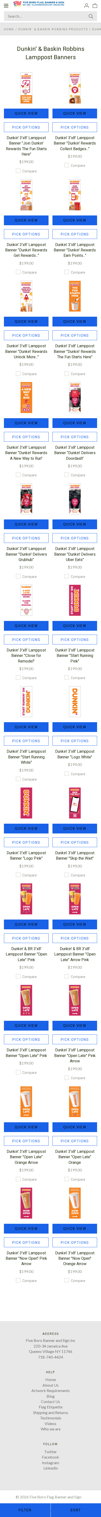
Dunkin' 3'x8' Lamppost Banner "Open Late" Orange (74, 1157)
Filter (25, 1510)
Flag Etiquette (51, 1407)
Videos (50, 1423)
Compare (29, 171)
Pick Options (26, 127)
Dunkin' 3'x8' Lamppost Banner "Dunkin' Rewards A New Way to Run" (26, 453)
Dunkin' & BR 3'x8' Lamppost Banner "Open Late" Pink (26, 954)
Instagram (50, 1462)
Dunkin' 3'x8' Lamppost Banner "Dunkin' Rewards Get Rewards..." (26, 250)
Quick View (26, 113)
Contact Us (50, 1401)
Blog (51, 1396)
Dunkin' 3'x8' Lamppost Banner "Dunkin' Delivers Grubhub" (26, 554)
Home (9, 29)
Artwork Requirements (50, 1390)
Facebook (50, 1457)
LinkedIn (50, 1468)
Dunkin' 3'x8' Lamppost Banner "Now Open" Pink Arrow (26, 1258)
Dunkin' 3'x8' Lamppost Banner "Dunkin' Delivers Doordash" (75, 453)
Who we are (51, 1429)
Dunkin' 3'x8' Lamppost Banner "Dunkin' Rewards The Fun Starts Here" (75, 351)
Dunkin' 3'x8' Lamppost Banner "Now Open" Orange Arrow (74, 1258)
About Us (50, 1385)
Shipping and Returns (50, 1412)
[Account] (86, 5)
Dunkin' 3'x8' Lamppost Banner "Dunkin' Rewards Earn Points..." (75, 250)
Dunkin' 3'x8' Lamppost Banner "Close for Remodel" (26, 655)
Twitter (50, 1451)
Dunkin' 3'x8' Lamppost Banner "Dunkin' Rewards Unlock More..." (26, 351)
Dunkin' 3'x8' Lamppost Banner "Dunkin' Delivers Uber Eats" (75, 554)
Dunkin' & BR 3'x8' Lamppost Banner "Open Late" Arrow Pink (75, 954)
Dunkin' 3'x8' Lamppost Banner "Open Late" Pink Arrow (75, 1055)
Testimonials (50, 1418)
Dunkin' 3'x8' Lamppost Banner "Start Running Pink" (74, 655)
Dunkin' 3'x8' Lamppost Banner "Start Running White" (26, 757)
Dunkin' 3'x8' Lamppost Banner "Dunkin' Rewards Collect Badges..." (75, 143)
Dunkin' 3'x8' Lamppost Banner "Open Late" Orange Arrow (26, 1157)
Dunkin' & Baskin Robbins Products (53, 29)
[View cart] (95, 5)
